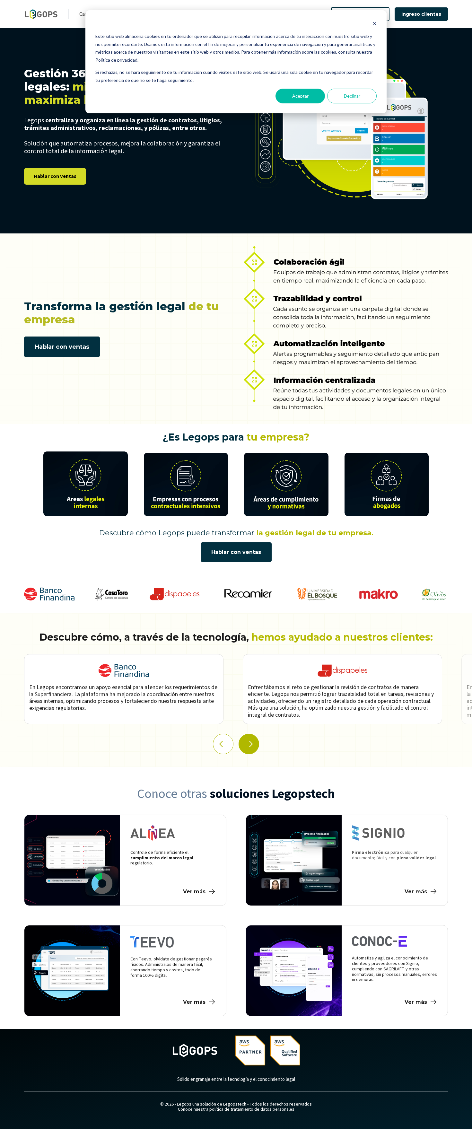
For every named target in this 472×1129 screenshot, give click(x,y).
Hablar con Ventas (55, 176)
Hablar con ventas (62, 346)
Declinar (352, 96)
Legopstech (234, 1104)
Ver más (194, 891)
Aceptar (300, 96)
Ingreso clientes (421, 14)
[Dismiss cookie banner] (374, 24)
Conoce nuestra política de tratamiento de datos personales (236, 1109)
